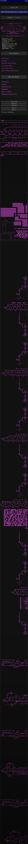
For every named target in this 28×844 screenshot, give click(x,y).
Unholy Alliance (6, 86)
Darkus (11, 38)
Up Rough (4, 60)
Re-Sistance (5, 58)
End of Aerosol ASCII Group (10, 70)
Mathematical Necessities (9, 94)
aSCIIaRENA (3, 0)
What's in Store (6, 91)
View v (14, 107)
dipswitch (11, 46)
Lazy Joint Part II (7, 68)
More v (14, 109)
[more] (21, 12)
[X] (25, 12)
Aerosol (10, 39)
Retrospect (5, 89)
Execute (4, 84)
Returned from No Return (9, 63)
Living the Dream (7, 65)
